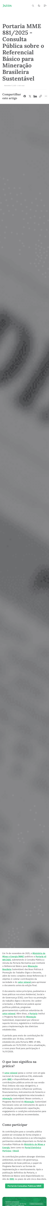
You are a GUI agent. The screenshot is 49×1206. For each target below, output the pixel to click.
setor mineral (24, 982)
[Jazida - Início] (7, 6)
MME (9, 1079)
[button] (33, 6)
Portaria (33, 1013)
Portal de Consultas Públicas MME (24, 1186)
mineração (7, 1098)
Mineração (31, 1017)
